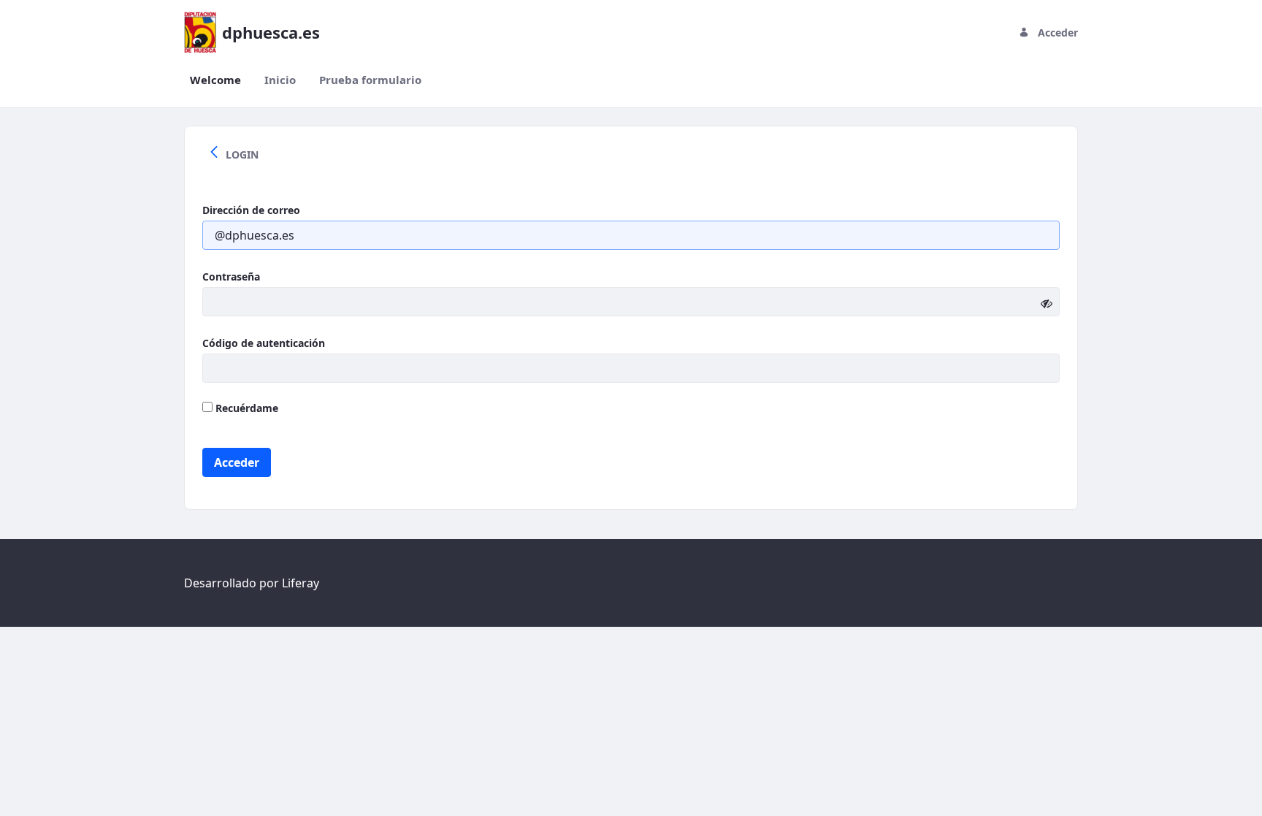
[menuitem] (215, 80)
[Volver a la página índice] (214, 154)
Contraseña (231, 276)
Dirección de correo (251, 210)
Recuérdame (245, 408)
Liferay (300, 583)
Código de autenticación (263, 343)
